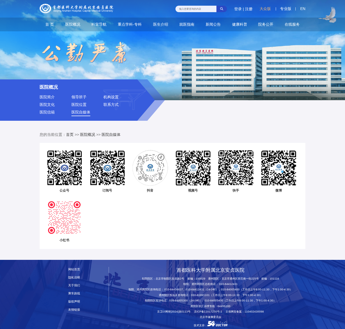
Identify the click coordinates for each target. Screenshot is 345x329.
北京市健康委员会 (210, 316)
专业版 (285, 8)
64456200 (224, 306)
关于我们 (74, 285)
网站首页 (74, 269)
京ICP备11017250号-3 (209, 311)
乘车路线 (74, 293)
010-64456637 (173, 289)
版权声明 (74, 301)
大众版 (265, 8)
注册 (249, 9)
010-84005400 (230, 289)
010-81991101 (200, 295)
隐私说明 (74, 277)
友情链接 (74, 309)
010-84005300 (178, 300)
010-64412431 (228, 284)
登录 (238, 9)
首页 (70, 134)
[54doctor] (217, 325)
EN (302, 8)
